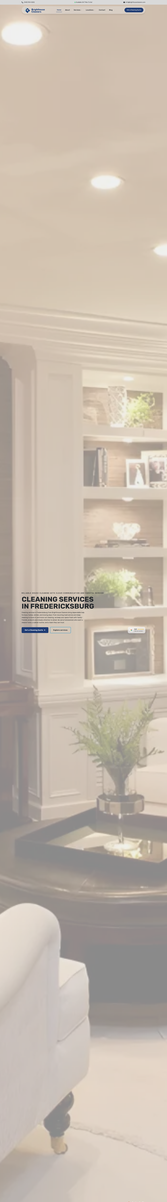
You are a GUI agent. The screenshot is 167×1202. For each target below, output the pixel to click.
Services (77, 10)
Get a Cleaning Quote (134, 10)
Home (59, 10)
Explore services (60, 630)
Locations (89, 10)
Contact (102, 10)
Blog (110, 10)
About (67, 10)
